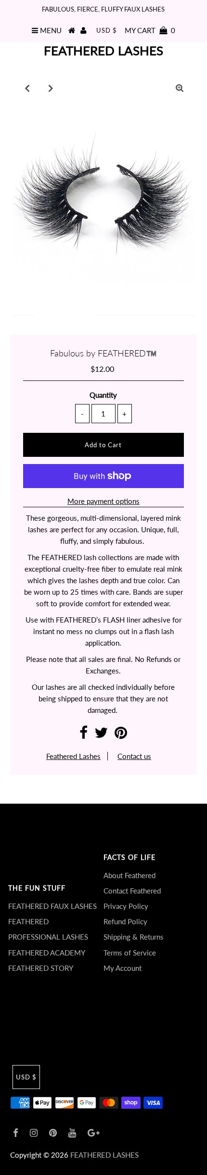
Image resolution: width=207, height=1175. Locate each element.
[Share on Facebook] (83, 735)
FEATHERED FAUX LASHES (52, 906)
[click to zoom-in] (179, 87)
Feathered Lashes (73, 756)
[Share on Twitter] (101, 735)
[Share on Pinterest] (121, 735)
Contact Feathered (132, 890)
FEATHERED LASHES (103, 50)
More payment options (103, 501)
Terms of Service (130, 952)
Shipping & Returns (134, 936)
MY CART (150, 30)
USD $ (106, 30)
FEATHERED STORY (40, 968)
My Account (123, 968)
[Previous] (27, 87)
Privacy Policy (126, 906)
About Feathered (129, 875)
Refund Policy (125, 921)
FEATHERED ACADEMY (46, 952)
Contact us (134, 756)
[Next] (51, 87)
